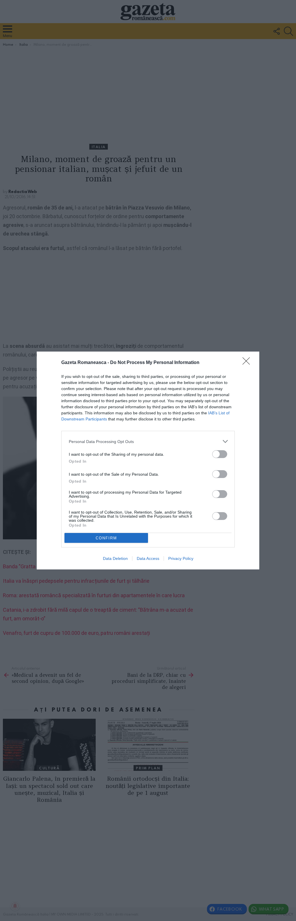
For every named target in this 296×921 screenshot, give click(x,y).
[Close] (248, 362)
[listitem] (148, 441)
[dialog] (148, 460)
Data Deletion (115, 558)
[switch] (219, 454)
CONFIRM (106, 538)
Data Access (148, 558)
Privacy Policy (180, 558)
